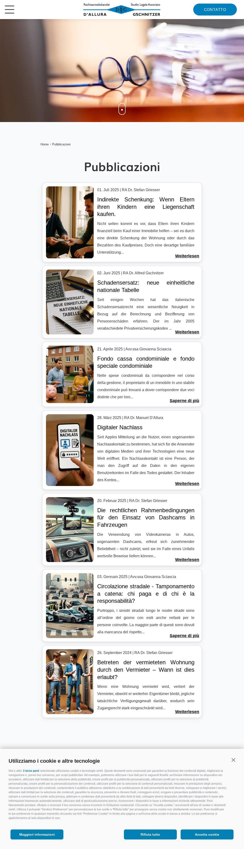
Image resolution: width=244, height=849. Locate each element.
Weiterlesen (187, 256)
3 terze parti (31, 770)
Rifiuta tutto (150, 834)
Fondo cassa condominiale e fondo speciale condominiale (145, 362)
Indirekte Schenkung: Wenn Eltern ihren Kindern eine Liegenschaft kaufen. (145, 206)
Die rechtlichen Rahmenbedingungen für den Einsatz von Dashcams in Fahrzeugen (145, 517)
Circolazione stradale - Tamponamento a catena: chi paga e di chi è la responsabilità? (145, 593)
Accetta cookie (207, 834)
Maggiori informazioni (37, 834)
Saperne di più (184, 400)
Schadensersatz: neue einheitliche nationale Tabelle (145, 286)
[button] (233, 760)
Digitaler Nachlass (119, 427)
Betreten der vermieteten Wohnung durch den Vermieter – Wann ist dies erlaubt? (145, 669)
